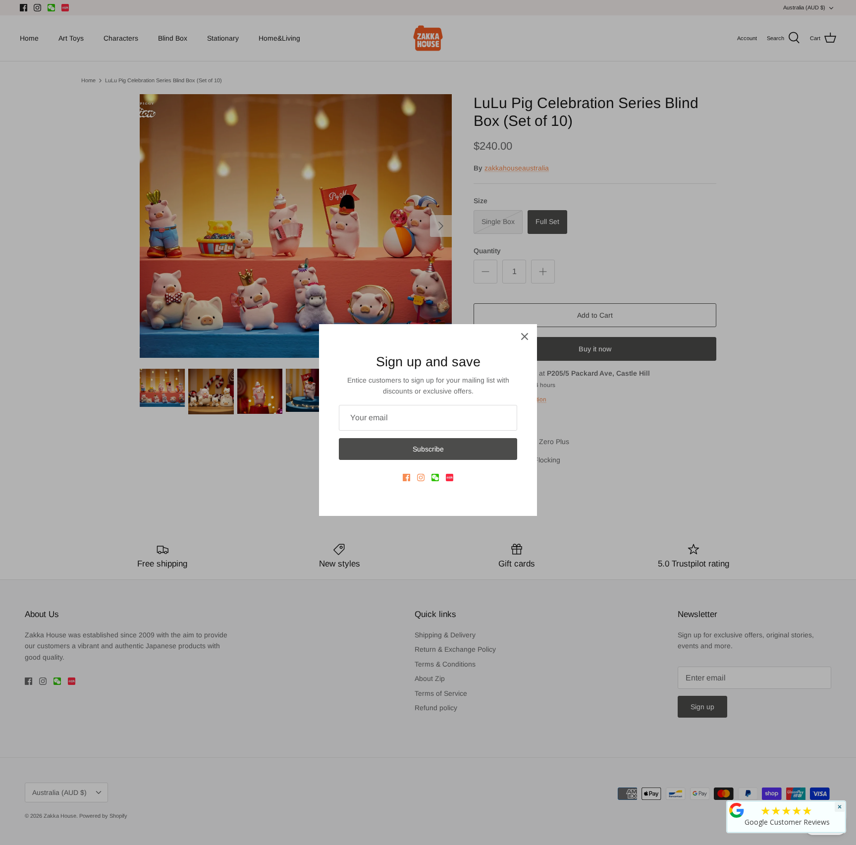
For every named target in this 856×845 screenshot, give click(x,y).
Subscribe (428, 449)
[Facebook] (406, 477)
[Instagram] (421, 477)
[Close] (524, 336)
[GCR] (737, 810)
